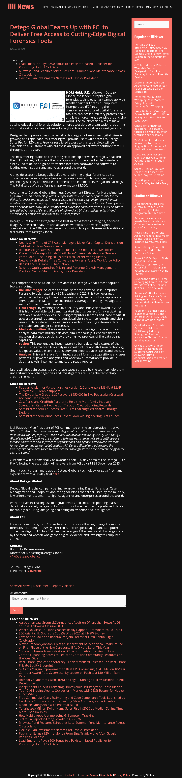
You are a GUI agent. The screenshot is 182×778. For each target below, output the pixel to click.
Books (139, 7)
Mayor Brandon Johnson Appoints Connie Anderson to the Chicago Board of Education (150, 87)
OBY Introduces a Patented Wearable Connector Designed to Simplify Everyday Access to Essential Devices (151, 71)
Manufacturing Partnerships (66, 7)
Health (94, 7)
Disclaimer (40, 586)
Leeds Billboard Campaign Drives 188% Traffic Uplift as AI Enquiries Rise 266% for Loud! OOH (151, 116)
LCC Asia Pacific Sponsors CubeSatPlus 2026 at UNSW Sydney (62, 633)
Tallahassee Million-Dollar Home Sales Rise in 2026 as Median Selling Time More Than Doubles (71, 710)
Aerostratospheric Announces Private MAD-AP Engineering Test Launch (69, 416)
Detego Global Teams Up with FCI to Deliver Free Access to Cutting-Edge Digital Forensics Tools (67, 34)
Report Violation (62, 586)
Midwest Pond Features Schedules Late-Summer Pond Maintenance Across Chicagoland (72, 73)
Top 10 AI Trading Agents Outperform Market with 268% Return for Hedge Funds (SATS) (71, 692)
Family (148, 7)
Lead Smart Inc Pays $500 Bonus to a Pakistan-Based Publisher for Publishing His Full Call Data (65, 65)
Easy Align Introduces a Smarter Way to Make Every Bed (151, 183)
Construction (160, 7)
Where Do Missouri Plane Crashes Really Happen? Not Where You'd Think (70, 630)
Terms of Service (89, 775)
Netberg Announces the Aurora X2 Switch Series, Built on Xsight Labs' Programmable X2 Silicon (149, 208)
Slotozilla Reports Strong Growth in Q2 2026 (50, 719)
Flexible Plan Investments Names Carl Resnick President (58, 78)
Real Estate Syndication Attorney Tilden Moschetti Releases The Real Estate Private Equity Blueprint (72, 663)
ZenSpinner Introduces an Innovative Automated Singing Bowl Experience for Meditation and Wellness (151, 144)
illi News (21, 7)
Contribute (106, 775)
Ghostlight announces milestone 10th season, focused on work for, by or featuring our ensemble (150, 130)
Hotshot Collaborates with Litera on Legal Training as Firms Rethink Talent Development (71, 681)
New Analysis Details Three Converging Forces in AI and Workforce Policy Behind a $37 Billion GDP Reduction (70, 262)
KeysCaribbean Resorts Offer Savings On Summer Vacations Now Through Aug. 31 (150, 159)
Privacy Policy (122, 775)
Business (129, 7)
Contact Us (71, 775)
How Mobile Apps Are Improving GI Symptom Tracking (56, 716)
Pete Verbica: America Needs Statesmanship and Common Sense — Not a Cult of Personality (150, 223)
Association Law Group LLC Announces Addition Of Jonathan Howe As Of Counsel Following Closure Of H (69, 624)
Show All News (20, 586)
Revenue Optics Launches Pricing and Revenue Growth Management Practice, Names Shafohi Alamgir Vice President (67, 269)
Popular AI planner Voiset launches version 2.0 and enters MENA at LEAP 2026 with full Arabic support (70, 389)
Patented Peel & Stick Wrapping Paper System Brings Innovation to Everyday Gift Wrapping (149, 101)
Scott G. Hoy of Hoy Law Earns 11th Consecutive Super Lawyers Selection (149, 172)
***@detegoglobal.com (26, 556)
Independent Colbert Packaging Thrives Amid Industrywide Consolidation (70, 687)
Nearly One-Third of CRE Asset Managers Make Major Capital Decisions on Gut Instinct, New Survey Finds (71, 244)
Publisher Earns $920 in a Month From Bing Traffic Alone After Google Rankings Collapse (67, 735)
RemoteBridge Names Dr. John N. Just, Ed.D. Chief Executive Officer (66, 250)
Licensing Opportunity (111, 7)
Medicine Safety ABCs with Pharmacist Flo (48, 705)
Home (46, 7)
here (56, 474)
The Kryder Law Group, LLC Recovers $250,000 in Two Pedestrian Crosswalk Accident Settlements (71, 396)
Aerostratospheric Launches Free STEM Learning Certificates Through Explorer (68, 410)
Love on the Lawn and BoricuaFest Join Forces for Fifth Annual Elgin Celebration (66, 638)
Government (37, 571)
